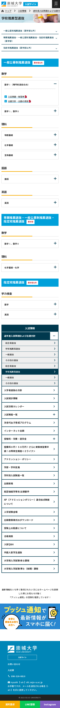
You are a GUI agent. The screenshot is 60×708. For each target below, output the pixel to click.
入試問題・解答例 (16, 96)
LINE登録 (30, 704)
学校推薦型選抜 (12, 348)
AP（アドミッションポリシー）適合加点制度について (27, 501)
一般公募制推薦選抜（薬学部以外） (20, 30)
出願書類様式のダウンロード (18, 519)
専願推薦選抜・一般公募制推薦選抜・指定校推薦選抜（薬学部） (28, 39)
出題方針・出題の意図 (18, 101)
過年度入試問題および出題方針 (20, 335)
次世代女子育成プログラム (17, 422)
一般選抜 (9, 354)
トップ (8, 10)
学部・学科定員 (12, 467)
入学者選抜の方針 (13, 390)
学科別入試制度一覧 (14, 475)
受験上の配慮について (15, 528)
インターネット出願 (14, 430)
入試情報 (22, 10)
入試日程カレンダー (14, 406)
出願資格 (8, 483)
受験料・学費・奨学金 (15, 438)
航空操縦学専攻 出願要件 (16, 491)
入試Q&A (9, 544)
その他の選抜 (11, 360)
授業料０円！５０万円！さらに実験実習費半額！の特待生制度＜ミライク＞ (26, 449)
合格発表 (8, 536)
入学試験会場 (11, 511)
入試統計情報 (11, 398)
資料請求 (10, 704)
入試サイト (30, 4)
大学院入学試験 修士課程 (16, 560)
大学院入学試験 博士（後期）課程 (21, 568)
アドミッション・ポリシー (17, 459)
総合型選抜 (10, 342)
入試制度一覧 (11, 414)
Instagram (50, 704)
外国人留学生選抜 (13, 552)
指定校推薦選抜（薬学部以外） (18, 47)
